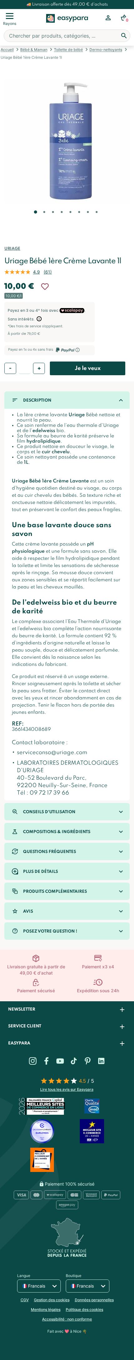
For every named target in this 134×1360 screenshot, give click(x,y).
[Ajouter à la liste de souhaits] (45, 287)
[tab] (67, 1009)
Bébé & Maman (33, 49)
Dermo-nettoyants (105, 49)
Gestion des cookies (51, 1300)
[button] (35, 221)
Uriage (12, 249)
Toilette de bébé (68, 49)
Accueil (7, 49)
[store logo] (67, 25)
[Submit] (124, 36)
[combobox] (67, 36)
